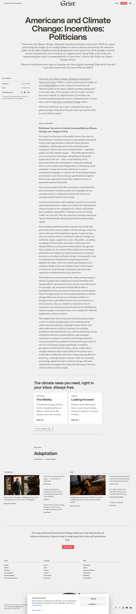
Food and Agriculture (10, 578)
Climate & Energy (50, 459)
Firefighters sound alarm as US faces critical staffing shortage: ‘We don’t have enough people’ (86, 499)
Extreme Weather (9, 575)
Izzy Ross (46, 499)
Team (45, 567)
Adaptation (45, 453)
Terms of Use (7, 608)
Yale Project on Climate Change (66, 102)
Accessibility (87, 578)
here (88, 50)
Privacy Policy (16, 608)
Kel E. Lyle (113, 505)
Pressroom (47, 578)
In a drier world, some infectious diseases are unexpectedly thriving (118, 491)
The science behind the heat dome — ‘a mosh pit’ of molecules (54, 478)
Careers (46, 573)
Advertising (86, 573)
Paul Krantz (47, 512)
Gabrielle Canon (75, 506)
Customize (92, 604)
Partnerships (47, 575)
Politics (6, 567)
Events (85, 567)
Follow (117, 3)
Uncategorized (25, 87)
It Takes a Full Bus (116, 502)
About (45, 565)
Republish (86, 575)
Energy (6, 565)
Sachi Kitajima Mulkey (116, 497)
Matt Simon (47, 484)
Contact (46, 570)
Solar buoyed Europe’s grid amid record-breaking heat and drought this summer (120, 478)
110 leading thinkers (58, 47)
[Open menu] (130, 3)
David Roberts (6, 78)
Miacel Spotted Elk (10, 503)
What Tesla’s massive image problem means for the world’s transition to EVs (54, 507)
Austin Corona (114, 484)
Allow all (93, 599)
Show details (36, 610)
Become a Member (89, 570)
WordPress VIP (19, 606)
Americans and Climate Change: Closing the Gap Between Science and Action (59, 44)
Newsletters (86, 565)
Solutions (7, 570)
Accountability (8, 573)
